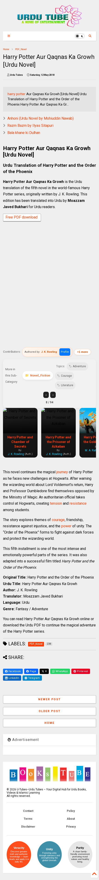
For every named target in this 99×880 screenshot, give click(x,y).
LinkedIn (14, 678)
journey (62, 472)
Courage (66, 375)
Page (33, 671)
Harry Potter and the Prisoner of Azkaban (58, 441)
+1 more (82, 352)
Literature (67, 385)
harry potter (16, 94)
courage (58, 520)
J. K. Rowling (49, 351)
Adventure (79, 366)
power (66, 526)
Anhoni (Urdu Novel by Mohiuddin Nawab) (40, 118)
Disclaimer (28, 826)
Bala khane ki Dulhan (23, 132)
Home (6, 49)
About (71, 818)
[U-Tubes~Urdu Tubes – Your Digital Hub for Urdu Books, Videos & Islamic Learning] (49, 25)
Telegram (34, 678)
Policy (71, 811)
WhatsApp (62, 671)
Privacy (71, 826)
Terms (28, 818)
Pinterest (82, 671)
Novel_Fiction (40, 375)
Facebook (15, 671)
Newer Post (49, 699)
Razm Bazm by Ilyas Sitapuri (30, 125)
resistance (78, 503)
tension (56, 503)
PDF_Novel (21, 49)
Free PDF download (22, 217)
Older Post (50, 711)
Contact (28, 811)
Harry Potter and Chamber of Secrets (20, 441)
